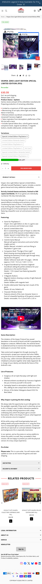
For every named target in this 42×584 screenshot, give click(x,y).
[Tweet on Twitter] (20, 75)
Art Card (28, 148)
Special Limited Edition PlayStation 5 (15, 136)
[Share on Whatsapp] (26, 75)
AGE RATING (7, 463)
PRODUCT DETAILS (9, 177)
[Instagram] (21, 563)
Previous (2, 40)
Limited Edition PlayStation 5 (12, 148)
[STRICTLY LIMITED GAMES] (21, 10)
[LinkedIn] (40, 563)
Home (2, 17)
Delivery (6, 164)
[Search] (6, 10)
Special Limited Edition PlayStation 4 (15, 156)
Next (39, 40)
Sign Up (21, 549)
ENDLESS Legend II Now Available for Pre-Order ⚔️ (21, 3)
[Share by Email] (29, 75)
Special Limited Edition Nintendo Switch (16, 152)
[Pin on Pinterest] (23, 75)
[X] (29, 563)
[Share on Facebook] (17, 75)
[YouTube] (36, 563)
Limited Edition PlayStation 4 (12, 144)
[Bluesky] (32, 563)
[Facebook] (25, 563)
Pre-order (5, 22)
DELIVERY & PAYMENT (10, 469)
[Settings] (35, 10)
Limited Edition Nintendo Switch (13, 140)
